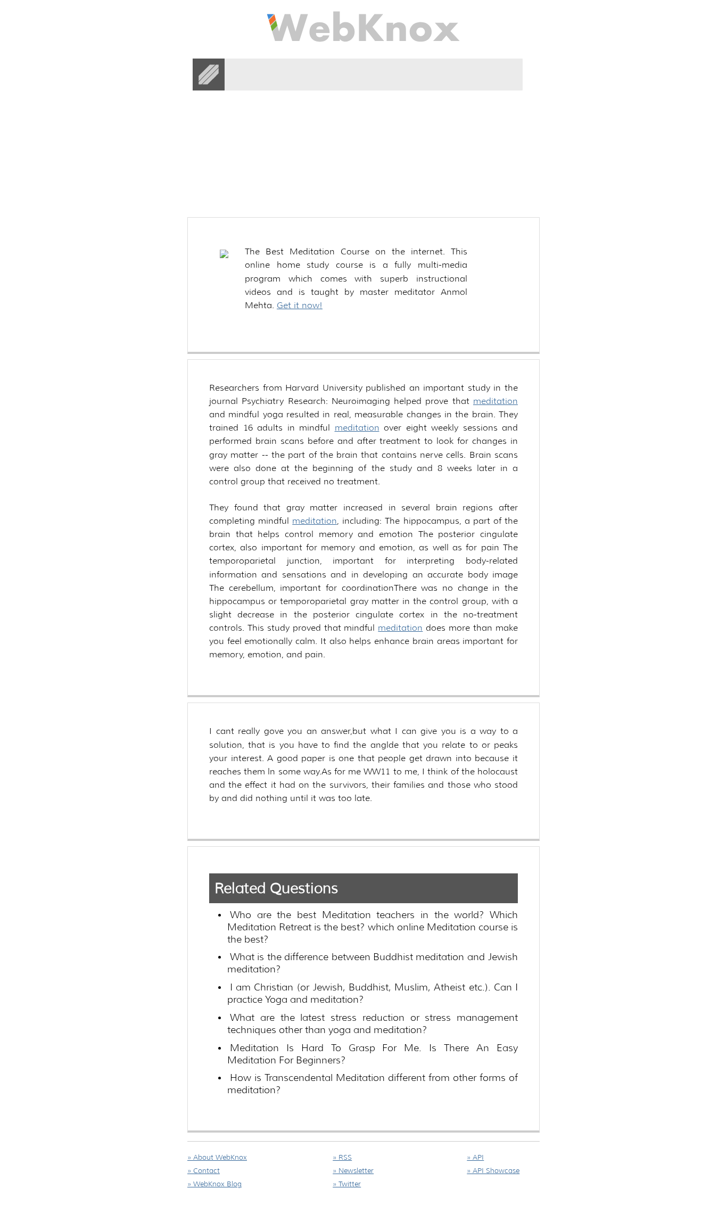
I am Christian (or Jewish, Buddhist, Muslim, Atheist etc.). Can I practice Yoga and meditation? (372, 993)
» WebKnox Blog (214, 1184)
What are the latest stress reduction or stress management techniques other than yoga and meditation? (372, 1024)
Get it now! (300, 305)
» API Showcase (493, 1171)
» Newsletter (353, 1171)
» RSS (342, 1157)
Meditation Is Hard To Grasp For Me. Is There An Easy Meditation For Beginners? (372, 1054)
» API (475, 1157)
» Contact (203, 1171)
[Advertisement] (381, 132)
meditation (495, 401)
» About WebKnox (217, 1157)
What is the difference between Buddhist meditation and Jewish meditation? (372, 963)
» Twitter (347, 1184)
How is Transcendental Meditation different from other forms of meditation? (372, 1084)
